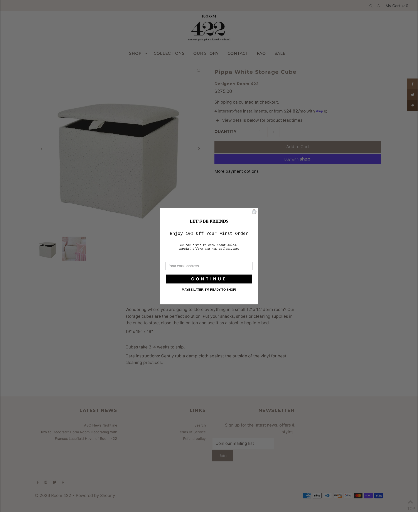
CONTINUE (209, 279)
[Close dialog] (254, 212)
